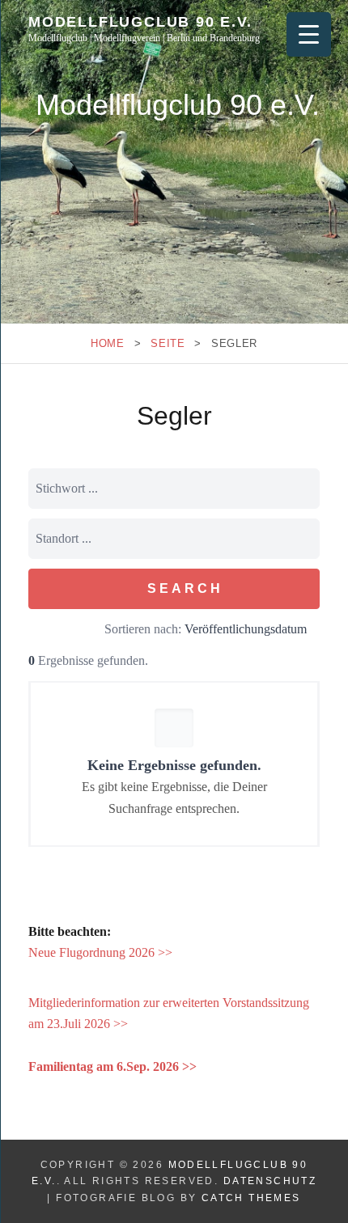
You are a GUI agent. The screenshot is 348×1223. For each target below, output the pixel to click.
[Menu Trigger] (308, 34)
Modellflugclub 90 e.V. (140, 22)
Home (108, 343)
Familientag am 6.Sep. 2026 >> (112, 1066)
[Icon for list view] (36, 631)
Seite (168, 343)
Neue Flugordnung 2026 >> (100, 952)
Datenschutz (269, 1181)
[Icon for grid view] (58, 631)
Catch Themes (251, 1198)
